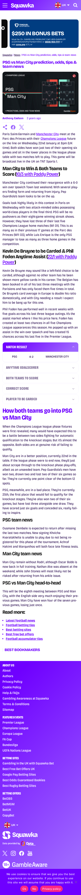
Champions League (53, 139)
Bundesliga (10, 745)
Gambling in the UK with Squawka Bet (28, 763)
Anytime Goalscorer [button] (22, 367)
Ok (24, 888)
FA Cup (7, 739)
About (6, 670)
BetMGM (8, 804)
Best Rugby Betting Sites (19, 786)
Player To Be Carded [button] (21, 399)
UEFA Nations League (16, 750)
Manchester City (47, 134)
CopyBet (8, 815)
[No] (76, 882)
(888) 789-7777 (45, 42)
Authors (7, 676)
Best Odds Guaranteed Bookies (23, 780)
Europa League (12, 734)
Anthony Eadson (12, 118)
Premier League (13, 722)
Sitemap (8, 710)
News (17, 54)
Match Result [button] (16, 347)
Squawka (7, 54)
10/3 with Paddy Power (37, 174)
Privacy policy (51, 888)
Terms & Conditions (15, 704)
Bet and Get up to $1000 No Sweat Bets (37, 30)
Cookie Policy (11, 687)
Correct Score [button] (17, 388)
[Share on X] (21, 127)
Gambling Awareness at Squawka (25, 698)
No (34, 888)
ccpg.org (13, 44)
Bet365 (7, 798)
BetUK (6, 810)
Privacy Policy (12, 682)
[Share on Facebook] (13, 127)
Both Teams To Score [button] (22, 378)
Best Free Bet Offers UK (18, 769)
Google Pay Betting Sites (19, 774)
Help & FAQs (11, 693)
